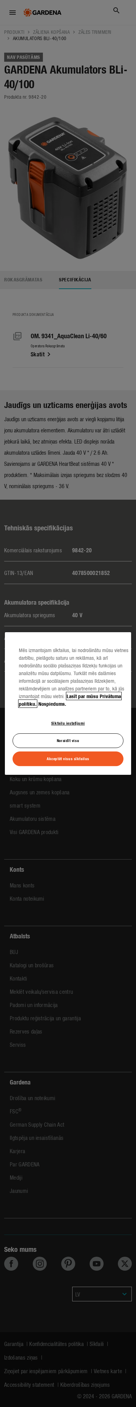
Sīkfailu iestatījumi (68, 723)
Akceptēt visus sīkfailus (68, 758)
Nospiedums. (52, 703)
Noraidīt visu (68, 740)
